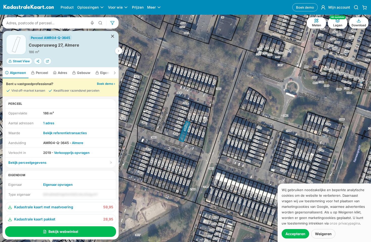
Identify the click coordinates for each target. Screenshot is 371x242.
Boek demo (305, 7)
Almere (77, 143)
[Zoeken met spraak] (92, 23)
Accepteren (295, 234)
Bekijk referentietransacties (65, 133)
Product (67, 7)
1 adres (48, 123)
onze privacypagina (345, 223)
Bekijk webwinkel (63, 231)
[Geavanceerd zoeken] (100, 23)
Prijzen (138, 7)
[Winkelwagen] (364, 7)
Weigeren (323, 234)
